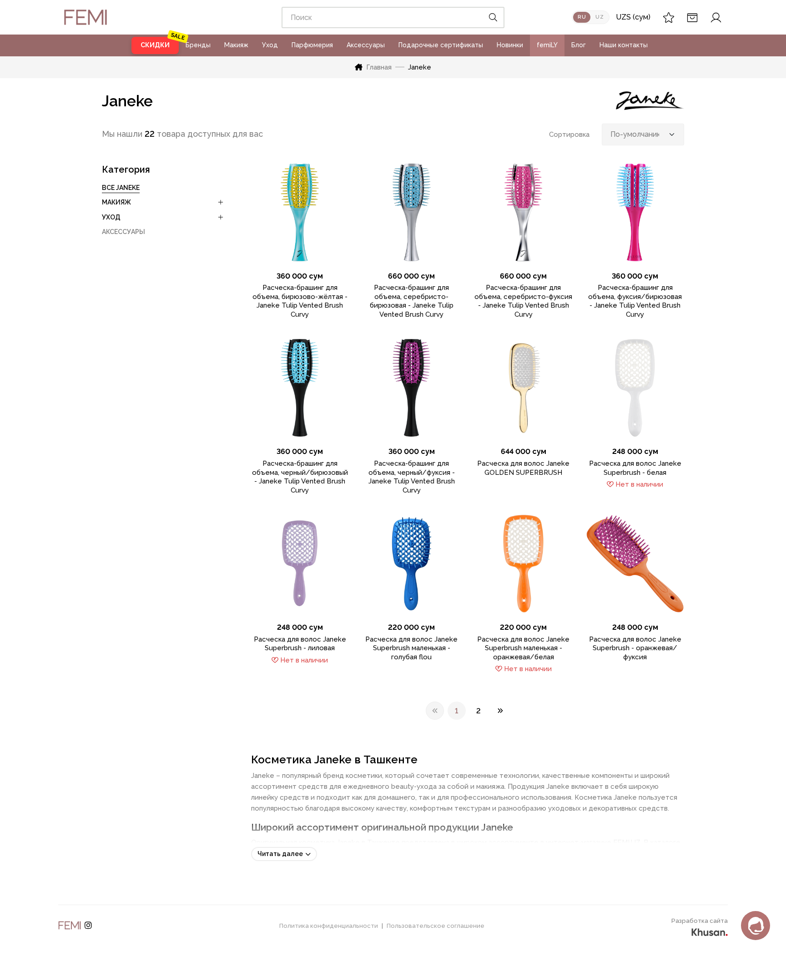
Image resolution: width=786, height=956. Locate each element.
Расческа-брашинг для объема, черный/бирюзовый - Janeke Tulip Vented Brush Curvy (300, 476)
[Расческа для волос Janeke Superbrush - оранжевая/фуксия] (635, 563)
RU (582, 17)
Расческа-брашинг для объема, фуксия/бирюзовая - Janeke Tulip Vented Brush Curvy (635, 301)
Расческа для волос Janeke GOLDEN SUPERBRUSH (523, 468)
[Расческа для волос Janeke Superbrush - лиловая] (300, 563)
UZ (599, 17)
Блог (578, 45)
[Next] (500, 711)
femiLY (547, 45)
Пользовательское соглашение (435, 925)
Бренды (198, 45)
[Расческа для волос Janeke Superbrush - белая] (635, 388)
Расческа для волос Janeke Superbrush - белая (635, 468)
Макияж (236, 45)
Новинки (510, 45)
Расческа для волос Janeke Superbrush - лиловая (300, 643)
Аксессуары (366, 45)
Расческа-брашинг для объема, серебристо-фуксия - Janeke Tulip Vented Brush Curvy (523, 301)
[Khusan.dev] (709, 931)
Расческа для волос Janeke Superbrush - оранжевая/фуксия (635, 648)
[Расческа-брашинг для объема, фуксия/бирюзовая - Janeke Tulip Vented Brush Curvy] (635, 212)
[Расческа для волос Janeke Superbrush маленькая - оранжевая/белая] (523, 563)
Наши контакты (624, 45)
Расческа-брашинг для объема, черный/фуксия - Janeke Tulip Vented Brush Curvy (411, 476)
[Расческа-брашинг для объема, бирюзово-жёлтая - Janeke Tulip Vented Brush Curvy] (300, 212)
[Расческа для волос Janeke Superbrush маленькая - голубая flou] (412, 563)
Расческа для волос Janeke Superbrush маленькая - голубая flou (411, 648)
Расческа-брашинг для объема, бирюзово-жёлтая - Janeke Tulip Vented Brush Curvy (300, 301)
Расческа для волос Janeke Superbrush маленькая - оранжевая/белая (523, 648)
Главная (379, 67)
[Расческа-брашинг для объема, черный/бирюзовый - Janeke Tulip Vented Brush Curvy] (300, 388)
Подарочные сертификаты (440, 45)
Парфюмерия (312, 45)
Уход (270, 45)
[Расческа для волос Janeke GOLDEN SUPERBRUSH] (523, 388)
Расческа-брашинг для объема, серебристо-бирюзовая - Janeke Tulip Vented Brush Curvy (411, 301)
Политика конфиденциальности (328, 925)
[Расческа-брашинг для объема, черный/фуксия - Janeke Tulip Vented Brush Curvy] (412, 388)
